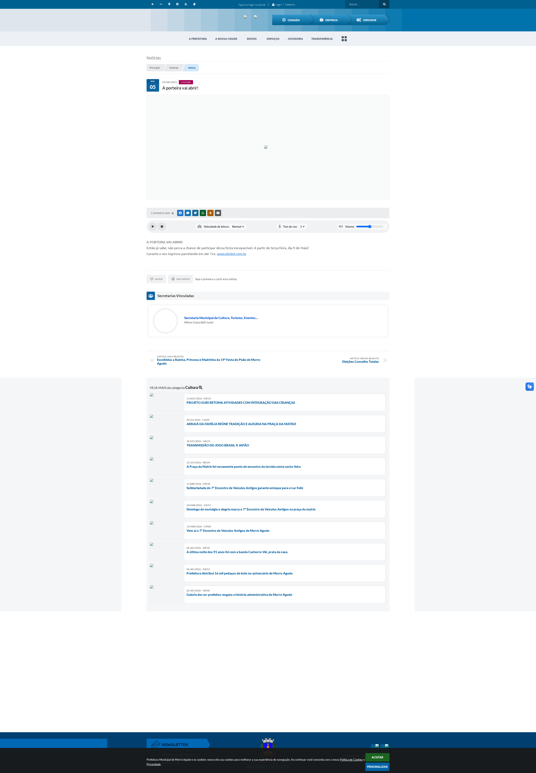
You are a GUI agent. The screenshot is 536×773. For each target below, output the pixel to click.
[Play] (153, 226)
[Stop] (162, 226)
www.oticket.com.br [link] (231, 254)
